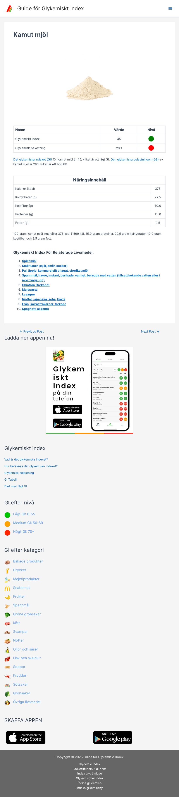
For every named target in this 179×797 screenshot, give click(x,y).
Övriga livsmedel (27, 702)
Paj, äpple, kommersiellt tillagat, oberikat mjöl (55, 270)
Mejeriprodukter (26, 579)
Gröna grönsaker (27, 614)
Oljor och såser (25, 649)
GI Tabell (10, 479)
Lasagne (28, 294)
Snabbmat (21, 587)
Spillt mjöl (29, 261)
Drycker (19, 570)
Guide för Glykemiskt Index (50, 8)
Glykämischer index (89, 778)
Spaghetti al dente (35, 309)
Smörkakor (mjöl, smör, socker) (45, 265)
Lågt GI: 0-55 (24, 514)
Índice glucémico (90, 783)
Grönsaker (21, 693)
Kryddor (19, 675)
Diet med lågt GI (15, 486)
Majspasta (30, 289)
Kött (16, 623)
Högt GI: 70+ (23, 531)
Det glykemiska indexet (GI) (32, 159)
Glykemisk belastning (19, 472)
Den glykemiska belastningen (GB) (135, 159)
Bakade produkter (28, 561)
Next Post (150, 331)
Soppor (19, 666)
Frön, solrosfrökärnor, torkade (44, 304)
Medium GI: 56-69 (28, 523)
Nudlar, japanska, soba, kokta (43, 299)
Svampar (20, 631)
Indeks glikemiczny (89, 788)
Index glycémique (89, 773)
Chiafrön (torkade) (36, 285)
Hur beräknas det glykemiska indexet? (31, 466)
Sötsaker (20, 684)
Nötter (18, 640)
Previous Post (31, 331)
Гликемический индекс (89, 769)
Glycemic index (89, 764)
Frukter (19, 596)
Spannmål (21, 605)
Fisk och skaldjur (27, 658)
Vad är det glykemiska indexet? (26, 459)
